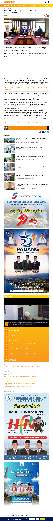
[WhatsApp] (48, 132)
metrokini (5, 15)
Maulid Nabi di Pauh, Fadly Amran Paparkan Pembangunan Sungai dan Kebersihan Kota (20, 379)
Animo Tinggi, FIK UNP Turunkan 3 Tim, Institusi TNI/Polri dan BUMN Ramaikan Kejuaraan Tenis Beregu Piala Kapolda (27, 358)
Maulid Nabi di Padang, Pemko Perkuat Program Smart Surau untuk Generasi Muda (19, 383)
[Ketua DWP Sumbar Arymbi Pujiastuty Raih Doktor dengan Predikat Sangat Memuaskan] (9, 167)
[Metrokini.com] (9, 1)
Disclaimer (13, 515)
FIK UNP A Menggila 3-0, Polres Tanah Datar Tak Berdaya (15, 369)
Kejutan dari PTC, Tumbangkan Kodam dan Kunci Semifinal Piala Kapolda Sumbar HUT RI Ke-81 (22, 366)
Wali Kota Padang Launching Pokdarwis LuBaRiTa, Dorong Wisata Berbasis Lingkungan (20, 376)
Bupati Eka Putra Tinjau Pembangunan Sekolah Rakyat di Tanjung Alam (29, 156)
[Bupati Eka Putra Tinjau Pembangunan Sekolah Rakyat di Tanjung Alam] (9, 158)
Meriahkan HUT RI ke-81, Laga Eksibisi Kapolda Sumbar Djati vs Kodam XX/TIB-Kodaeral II (26, 338)
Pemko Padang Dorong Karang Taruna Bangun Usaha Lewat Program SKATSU (23, 353)
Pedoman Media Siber (20, 515)
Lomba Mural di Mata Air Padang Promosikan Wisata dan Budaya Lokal (17, 386)
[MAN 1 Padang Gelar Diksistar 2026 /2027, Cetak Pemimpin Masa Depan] (9, 177)
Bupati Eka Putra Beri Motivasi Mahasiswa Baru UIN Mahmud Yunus (29, 147)
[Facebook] (40, 132)
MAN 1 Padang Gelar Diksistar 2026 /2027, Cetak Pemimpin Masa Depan (29, 175)
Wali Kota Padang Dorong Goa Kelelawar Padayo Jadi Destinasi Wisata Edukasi (18, 373)
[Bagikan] (48, 16)
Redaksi (26, 515)
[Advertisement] (26, 68)
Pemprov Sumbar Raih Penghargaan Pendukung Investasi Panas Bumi (21, 348)
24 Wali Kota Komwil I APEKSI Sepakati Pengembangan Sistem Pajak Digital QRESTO (20, 389)
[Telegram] (45, 132)
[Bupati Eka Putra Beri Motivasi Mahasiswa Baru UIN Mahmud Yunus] (9, 148)
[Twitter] (43, 132)
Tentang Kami (6, 515)
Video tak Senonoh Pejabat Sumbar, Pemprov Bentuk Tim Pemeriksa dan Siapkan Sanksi (25, 343)
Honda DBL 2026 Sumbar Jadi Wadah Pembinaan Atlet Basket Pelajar (21, 329)
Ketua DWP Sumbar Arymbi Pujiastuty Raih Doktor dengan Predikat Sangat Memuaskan (32, 166)
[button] (45, 2)
